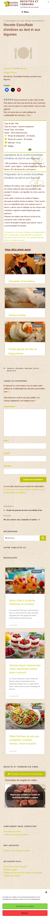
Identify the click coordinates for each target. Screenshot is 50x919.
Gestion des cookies (12, 876)
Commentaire (10, 406)
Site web (7, 466)
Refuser (25, 913)
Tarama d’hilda (17, 315)
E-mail (7, 453)
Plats (14, 68)
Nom (6, 440)
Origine (6, 72)
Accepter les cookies (25, 906)
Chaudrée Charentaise (21, 281)
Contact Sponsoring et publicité (16, 834)
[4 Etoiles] (10, 100)
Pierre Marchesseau (35, 21)
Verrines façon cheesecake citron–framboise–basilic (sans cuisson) (25, 669)
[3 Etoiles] (8, 100)
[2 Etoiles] (7, 100)
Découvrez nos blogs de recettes (17, 850)
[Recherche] (43, 538)
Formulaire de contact (12, 831)
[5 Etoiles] (12, 100)
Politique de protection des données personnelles (23, 873)
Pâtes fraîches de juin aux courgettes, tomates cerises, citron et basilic (24, 740)
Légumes (23, 68)
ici (31, 115)
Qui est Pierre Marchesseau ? (15, 866)
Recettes (7, 68)
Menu (26, 12)
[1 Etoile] (5, 100)
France (13, 72)
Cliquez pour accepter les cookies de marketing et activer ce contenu (25, 796)
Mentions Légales (11, 870)
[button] (46, 892)
